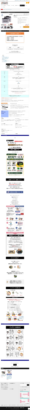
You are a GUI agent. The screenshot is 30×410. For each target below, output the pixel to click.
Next (13, 27)
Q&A (25, 0)
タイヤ (26, 5)
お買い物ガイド (28, 0)
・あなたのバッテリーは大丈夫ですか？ (4, 387)
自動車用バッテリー (17, 5)
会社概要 (16, 0)
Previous (0, 27)
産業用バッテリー (22, 5)
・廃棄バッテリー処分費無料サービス (4, 383)
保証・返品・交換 (22, 0)
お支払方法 (19, 0)
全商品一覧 (5, 5)
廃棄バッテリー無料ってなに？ (5, 58)
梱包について (3, 59)
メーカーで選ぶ (12, 5)
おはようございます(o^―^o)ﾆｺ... (9, 9)
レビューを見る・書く (4, 61)
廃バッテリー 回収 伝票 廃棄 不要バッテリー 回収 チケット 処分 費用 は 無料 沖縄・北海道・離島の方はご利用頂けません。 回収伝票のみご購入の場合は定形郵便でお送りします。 (9, 377)
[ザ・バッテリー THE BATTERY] (4, 3)
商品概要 (3, 56)
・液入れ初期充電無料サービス (12, 383)
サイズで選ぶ (8, 5)
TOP (1, 5)
